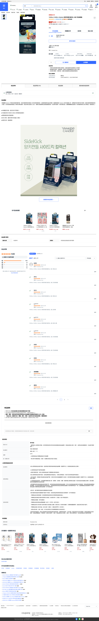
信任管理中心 (35, 605)
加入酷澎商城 (75, 605)
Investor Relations (10, 605)
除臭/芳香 (13, 12)
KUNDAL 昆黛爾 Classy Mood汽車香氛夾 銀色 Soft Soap (14, 596)
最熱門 (31, 258)
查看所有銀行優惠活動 (59, 57)
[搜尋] (86, 6)
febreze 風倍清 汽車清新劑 (8, 578)
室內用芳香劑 (4, 561)
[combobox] (91, 258)
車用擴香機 (36, 568)
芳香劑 (17, 12)
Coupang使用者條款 (20, 605)
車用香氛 (48, 568)
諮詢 (91, 408)
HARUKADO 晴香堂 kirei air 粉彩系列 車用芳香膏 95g (13, 580)
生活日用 (8, 12)
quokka (12, 568)
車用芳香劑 (23, 12)
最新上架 (36, 258)
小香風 (52, 568)
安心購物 (51, 605)
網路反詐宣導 (3, 607)
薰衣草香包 (42, 568)
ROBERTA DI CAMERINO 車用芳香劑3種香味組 (12, 598)
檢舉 (89, 431)
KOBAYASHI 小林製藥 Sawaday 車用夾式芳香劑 (12, 600)
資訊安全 (57, 605)
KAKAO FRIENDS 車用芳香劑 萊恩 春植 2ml (11, 584)
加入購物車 (65, 62)
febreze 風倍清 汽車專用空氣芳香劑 (9, 591)
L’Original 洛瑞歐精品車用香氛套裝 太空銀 (11, 576)
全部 (25, 5)
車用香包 (25, 568)
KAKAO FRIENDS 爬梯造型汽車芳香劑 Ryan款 (12, 587)
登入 (85, 1)
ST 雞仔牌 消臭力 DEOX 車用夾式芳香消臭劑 (11, 594)
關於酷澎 (2, 605)
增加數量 (54, 63)
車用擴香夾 (8, 568)
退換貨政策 (28, 605)
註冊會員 (88, 1)
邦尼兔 (2, 568)
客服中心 (92, 1)
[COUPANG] (26, 613)
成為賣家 (96, 1)
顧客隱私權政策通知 (44, 605)
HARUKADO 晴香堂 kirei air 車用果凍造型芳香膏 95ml (13, 582)
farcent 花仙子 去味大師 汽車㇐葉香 (9, 585)
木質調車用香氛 (19, 568)
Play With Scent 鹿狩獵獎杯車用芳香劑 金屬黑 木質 (12, 589)
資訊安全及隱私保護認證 (65, 605)
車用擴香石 (30, 568)
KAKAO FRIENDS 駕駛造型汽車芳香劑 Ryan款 (12, 575)
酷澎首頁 (3, 12)
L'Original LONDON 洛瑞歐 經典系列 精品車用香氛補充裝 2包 (14, 593)
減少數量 (54, 61)
